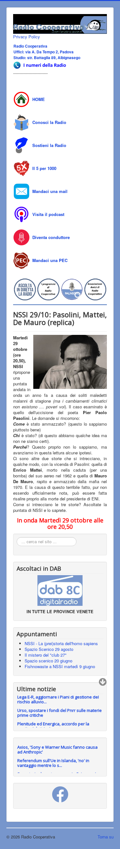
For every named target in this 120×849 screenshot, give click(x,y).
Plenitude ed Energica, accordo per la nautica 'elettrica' (53, 723)
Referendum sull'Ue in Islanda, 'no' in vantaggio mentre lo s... (53, 763)
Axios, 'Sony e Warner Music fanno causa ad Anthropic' (57, 749)
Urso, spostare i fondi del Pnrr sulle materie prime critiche (59, 710)
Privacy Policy (26, 37)
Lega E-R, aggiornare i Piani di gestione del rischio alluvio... (58, 696)
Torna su (106, 837)
